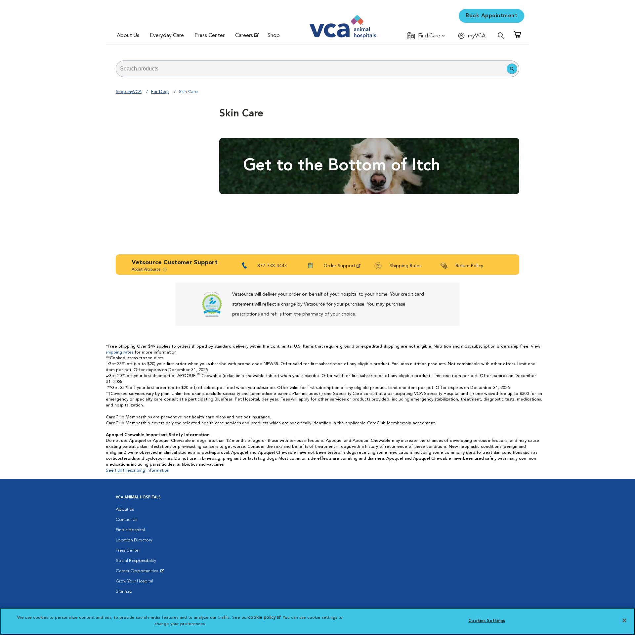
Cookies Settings (486, 621)
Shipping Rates (405, 266)
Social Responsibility (136, 561)
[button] (512, 69)
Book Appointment (491, 16)
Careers (244, 35)
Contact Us (126, 520)
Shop (274, 35)
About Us (128, 35)
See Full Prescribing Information (137, 470)
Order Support (339, 266)
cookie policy (264, 617)
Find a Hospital (130, 530)
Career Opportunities (138, 572)
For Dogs (160, 92)
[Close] (624, 620)
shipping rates (119, 352)
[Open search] (502, 35)
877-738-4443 (272, 266)
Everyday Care (167, 35)
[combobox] (311, 69)
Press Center (209, 35)
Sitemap (124, 591)
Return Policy (469, 266)
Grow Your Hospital (134, 581)
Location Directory (134, 540)
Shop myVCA (129, 92)
